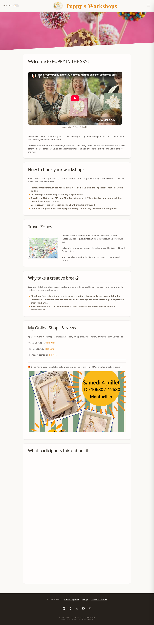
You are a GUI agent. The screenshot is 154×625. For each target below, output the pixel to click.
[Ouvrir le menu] (147, 6)
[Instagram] (64, 608)
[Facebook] (70, 608)
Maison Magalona (71, 599)
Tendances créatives (99, 599)
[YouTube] (83, 608)
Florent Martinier (87, 619)
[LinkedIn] (77, 608)
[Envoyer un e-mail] (90, 608)
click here (50, 342)
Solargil (85, 599)
